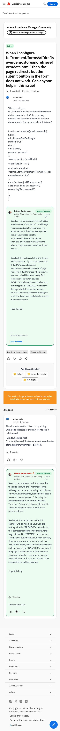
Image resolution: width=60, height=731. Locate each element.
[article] (30, 439)
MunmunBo (18, 97)
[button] (15, 91)
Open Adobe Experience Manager (28, 32)
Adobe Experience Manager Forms (16, 13)
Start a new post (26, 399)
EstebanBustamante (22, 211)
